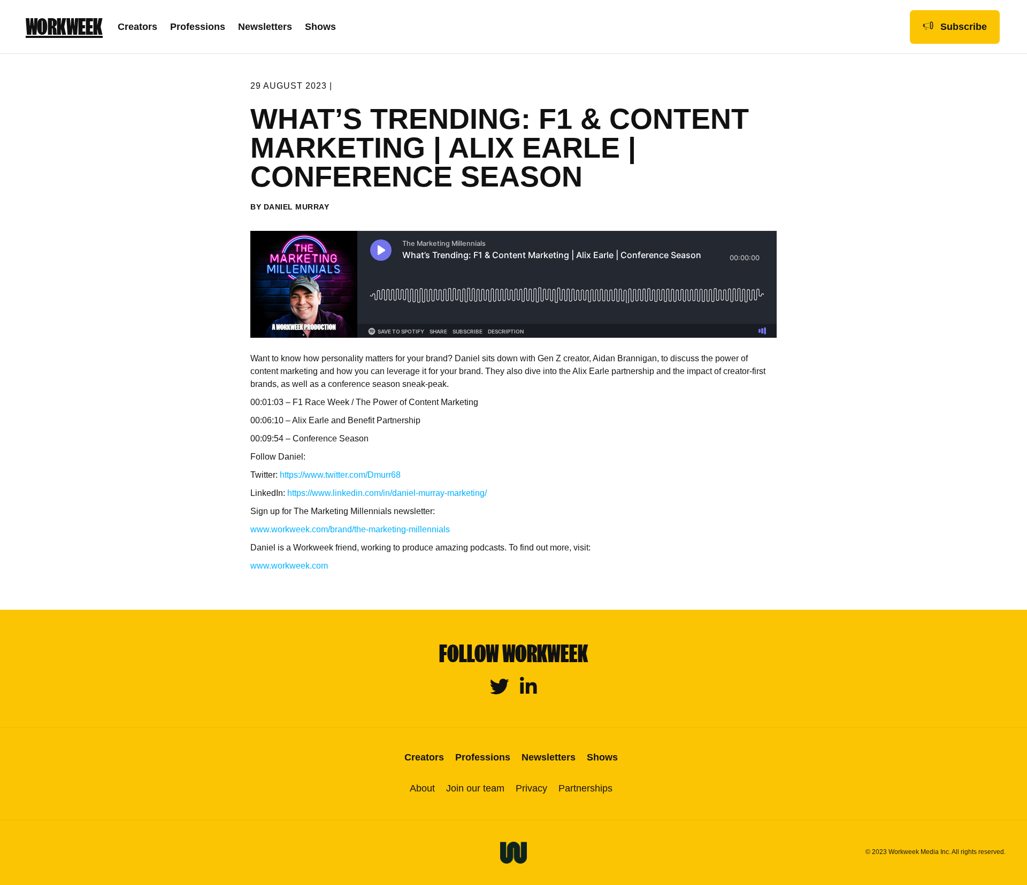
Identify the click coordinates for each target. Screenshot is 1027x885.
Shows (320, 26)
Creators (137, 26)
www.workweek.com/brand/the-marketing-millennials (350, 529)
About (422, 788)
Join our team (475, 788)
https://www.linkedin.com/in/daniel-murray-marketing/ (386, 493)
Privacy (531, 788)
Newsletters (265, 26)
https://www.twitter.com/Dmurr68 (339, 474)
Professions (197, 26)
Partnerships (585, 788)
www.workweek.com (289, 565)
